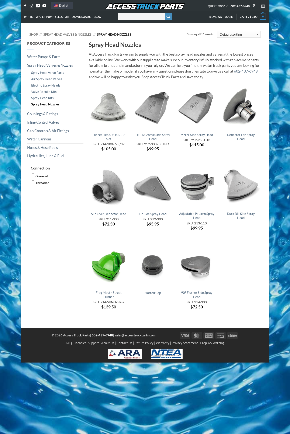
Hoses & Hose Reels (42, 148)
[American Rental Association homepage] (125, 354)
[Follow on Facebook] (25, 6)
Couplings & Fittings (42, 114)
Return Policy (144, 343)
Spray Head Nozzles (45, 104)
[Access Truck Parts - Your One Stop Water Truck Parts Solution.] (145, 6)
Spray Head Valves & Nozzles (67, 34)
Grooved (41, 176)
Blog (97, 16)
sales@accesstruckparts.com (135, 335)
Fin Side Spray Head (152, 214)
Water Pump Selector (52, 16)
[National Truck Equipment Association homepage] (167, 354)
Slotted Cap (153, 293)
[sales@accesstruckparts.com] (263, 6)
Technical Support (86, 343)
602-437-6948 (240, 6)
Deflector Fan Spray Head (241, 137)
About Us (107, 343)
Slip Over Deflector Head (108, 214)
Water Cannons (39, 139)
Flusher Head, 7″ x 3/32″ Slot (108, 137)
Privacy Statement (185, 343)
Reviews (215, 16)
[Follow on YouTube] (44, 6)
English (63, 5)
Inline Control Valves (43, 122)
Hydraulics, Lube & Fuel (45, 156)
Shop (33, 34)
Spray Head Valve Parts (47, 72)
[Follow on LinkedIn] (38, 6)
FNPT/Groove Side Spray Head (152, 137)
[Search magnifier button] (168, 16)
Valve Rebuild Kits (44, 92)
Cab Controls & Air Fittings (48, 131)
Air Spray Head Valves (46, 79)
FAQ (69, 343)
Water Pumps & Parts (43, 57)
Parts (28, 16)
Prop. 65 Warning (212, 343)
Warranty (162, 343)
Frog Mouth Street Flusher (109, 294)
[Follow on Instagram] (31, 6)
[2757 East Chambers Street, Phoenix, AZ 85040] (254, 6)
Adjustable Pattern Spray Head (196, 216)
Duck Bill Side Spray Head (241, 216)
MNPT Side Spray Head (196, 135)
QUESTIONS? (216, 6)
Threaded (42, 183)
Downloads (81, 16)
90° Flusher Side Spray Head (197, 294)
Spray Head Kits (42, 98)
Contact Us (124, 343)
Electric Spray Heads (45, 85)
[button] (229, 17)
